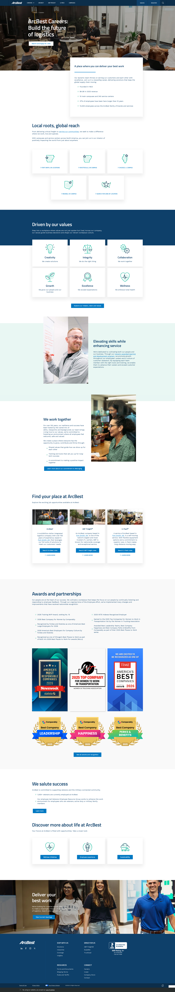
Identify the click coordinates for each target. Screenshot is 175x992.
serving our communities (69, 132)
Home (35, 12)
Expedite (87, 950)
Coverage (60, 953)
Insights (60, 955)
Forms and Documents (65, 969)
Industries (60, 950)
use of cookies (50, 990)
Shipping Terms (62, 972)
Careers (41, 12)
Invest (86, 972)
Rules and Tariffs (63, 975)
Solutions (60, 947)
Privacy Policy (36, 985)
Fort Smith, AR (44, 540)
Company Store (89, 975)
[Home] (27, 942)
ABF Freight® (89, 947)
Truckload (87, 953)
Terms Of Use (23, 985)
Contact (87, 978)
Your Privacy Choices (54, 985)
